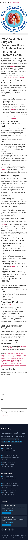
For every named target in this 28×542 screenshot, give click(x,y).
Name (3, 394)
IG (9, 529)
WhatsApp (14, 118)
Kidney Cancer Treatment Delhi (9, 469)
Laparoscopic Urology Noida (8, 492)
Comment (4, 376)
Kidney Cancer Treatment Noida (9, 497)
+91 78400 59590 (9, 510)
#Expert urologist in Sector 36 (10, 357)
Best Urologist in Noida (7, 476)
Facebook (21, 77)
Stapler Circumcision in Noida (9, 481)
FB (5, 529)
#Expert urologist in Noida (12, 353)
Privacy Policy (5, 537)
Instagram (8, 77)
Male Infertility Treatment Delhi (9, 455)
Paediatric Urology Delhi (7, 466)
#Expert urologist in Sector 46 (10, 363)
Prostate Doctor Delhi (7, 459)
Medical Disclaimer (21, 537)
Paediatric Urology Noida (8, 494)
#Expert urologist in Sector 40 (10, 360)
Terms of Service (13, 537)
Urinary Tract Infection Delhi (8, 462)
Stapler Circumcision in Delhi (9, 453)
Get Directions (6, 512)
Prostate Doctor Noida (7, 487)
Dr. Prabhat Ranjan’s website (12, 347)
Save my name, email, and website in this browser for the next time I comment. (13, 412)
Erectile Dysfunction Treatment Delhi (10, 457)
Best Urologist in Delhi (7, 448)
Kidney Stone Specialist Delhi (9, 450)
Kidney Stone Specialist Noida (9, 478)
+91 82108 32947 (9, 522)
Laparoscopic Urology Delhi (8, 464)
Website (3, 405)
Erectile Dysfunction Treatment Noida (10, 485)
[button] (14, 34)
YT (12, 529)
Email (2, 399)
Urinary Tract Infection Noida (9, 490)
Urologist (12, 66)
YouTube (14, 77)
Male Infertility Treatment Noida (9, 483)
